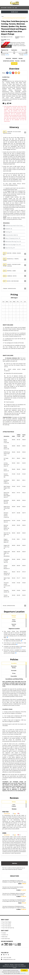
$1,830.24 (21, 909)
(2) (9, 46)
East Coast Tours (6, 938)
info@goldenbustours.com (9, 959)
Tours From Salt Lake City (8, 927)
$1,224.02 (21, 890)
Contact (14, 967)
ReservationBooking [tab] (14, 667)
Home (3, 16)
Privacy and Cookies (19, 964)
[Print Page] (16, 73)
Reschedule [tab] (13, 670)
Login (16, 7)
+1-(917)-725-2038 (7, 957)
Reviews (23, 61)
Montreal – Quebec (10, 270)
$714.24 (22, 903)
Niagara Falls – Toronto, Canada (11, 259)
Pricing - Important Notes (9, 605)
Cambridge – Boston (10, 276)
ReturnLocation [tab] (14, 620)
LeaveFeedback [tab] (14, 805)
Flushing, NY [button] (8, 232)
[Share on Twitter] (10, 73)
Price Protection (22, 966)
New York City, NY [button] (10, 248)
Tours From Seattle (6, 924)
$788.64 (22, 883)
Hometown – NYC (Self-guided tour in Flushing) (12, 132)
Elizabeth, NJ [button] (8, 228)
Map (14, 53)
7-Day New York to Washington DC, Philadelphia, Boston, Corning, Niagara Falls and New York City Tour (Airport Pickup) (14, 900)
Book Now (14, 63)
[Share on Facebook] (7, 73)
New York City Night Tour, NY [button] (13, 244)
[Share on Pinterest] (13, 73)
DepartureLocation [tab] (14, 616)
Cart (13, 7)
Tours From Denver (6, 925)
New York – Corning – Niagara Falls (12, 254)
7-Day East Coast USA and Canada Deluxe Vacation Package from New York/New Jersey (12, 887)
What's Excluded (8, 355)
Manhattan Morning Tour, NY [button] (13, 241)
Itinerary (14, 58)
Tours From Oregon (6, 922)
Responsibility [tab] (14, 676)
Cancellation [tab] (14, 663)
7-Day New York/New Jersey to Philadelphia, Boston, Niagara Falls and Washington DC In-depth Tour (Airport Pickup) (14, 907)
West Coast (4, 936)
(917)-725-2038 (3, 7)
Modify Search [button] (14, 12)
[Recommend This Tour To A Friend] (19, 73)
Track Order (9, 7)
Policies (17, 61)
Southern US (5, 934)
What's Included (8, 325)
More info (23, 973)
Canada (4, 932)
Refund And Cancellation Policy (10, 966)
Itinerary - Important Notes (9, 288)
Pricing (21, 58)
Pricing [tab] (13, 673)
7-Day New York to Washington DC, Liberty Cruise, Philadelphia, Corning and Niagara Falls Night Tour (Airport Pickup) (14, 881)
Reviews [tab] (14, 801)
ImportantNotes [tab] (14, 625)
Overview (8, 58)
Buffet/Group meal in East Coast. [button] (14, 225)
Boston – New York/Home (11, 281)
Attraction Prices (8, 432)
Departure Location (8, 61)
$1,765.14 (21, 896)
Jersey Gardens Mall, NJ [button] (11, 235)
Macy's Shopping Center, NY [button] (12, 238)
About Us (7, 964)
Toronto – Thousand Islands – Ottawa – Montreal (12, 265)
